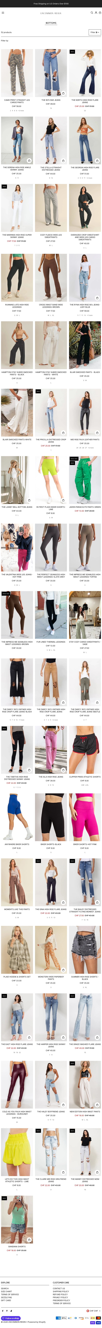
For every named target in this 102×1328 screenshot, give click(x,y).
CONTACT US (59, 1288)
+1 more (90, 315)
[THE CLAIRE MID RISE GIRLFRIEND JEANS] (51, 1152)
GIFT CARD (6, 1300)
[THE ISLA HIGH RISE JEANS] (51, 750)
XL (53, 315)
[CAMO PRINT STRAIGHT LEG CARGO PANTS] (17, 73)
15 (87, 920)
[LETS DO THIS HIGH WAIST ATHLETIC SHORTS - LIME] (17, 1152)
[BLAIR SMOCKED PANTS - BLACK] (85, 345)
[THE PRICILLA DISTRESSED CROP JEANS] (51, 413)
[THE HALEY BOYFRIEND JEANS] (51, 1085)
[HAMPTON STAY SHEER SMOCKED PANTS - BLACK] (17, 345)
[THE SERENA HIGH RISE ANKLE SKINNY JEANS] (17, 140)
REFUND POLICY (60, 1294)
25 (80, 448)
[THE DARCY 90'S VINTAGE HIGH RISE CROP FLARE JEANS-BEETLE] (85, 682)
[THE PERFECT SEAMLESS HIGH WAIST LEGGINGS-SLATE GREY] (51, 547)
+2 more (21, 111)
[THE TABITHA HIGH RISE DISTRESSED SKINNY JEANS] (17, 750)
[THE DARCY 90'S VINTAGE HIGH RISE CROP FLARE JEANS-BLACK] (17, 682)
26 (83, 448)
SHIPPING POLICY (61, 1291)
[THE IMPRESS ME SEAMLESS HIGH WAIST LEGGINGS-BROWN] (17, 615)
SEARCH (5, 1288)
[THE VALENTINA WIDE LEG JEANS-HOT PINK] (17, 547)
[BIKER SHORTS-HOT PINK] (85, 817)
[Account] (96, 13)
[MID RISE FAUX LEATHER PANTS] (85, 413)
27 (86, 448)
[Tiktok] (11, 1311)
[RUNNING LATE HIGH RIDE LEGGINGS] (17, 278)
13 (51, 108)
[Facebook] (2, 1311)
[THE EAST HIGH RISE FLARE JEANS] (17, 1017)
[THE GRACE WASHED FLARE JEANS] (85, 1017)
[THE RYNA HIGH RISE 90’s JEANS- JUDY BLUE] (85, 278)
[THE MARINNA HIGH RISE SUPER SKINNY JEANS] (17, 208)
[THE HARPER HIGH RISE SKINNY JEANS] (51, 1017)
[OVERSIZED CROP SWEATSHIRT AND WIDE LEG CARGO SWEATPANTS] (85, 208)
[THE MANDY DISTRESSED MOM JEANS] (85, 1152)
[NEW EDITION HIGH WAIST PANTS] (85, 1085)
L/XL (87, 785)
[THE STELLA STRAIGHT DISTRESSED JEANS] (51, 140)
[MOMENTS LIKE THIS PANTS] (17, 882)
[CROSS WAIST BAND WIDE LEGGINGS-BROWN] (51, 278)
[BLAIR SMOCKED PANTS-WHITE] (17, 413)
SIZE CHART (6, 1291)
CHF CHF (94, 1311)
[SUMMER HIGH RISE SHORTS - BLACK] (85, 950)
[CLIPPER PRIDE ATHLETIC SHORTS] (85, 750)
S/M (82, 785)
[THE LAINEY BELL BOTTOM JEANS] (17, 480)
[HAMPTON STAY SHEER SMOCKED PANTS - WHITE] (51, 345)
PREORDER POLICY (61, 1300)
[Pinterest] (7, 1311)
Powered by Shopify (37, 1322)
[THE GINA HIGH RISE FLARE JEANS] (51, 882)
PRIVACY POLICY (60, 1297)
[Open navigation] (19, 13)
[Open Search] (92, 13)
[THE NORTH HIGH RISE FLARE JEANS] (85, 73)
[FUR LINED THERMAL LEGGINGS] (51, 615)
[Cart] (100, 13)
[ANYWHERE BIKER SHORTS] (17, 817)
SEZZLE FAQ (6, 1297)
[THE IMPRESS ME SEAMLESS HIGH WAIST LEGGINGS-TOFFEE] (85, 547)
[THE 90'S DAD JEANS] (51, 73)
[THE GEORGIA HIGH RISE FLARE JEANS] (85, 140)
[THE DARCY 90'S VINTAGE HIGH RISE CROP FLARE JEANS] (51, 682)
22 (85, 111)
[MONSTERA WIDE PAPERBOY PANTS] (51, 950)
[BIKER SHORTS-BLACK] (51, 817)
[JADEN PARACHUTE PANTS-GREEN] (85, 480)
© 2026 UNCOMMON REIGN (13, 1322)
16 (14, 1052)
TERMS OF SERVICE (10, 1294)
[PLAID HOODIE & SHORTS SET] (17, 950)
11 (18, 178)
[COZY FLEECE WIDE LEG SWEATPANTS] (51, 208)
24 (77, 448)
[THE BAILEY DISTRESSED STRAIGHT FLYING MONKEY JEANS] (85, 882)
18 (17, 1052)
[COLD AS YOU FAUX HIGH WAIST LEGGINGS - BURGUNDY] (17, 1085)
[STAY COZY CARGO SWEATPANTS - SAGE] (85, 615)
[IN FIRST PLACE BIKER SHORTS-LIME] (51, 480)
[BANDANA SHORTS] (17, 1220)
